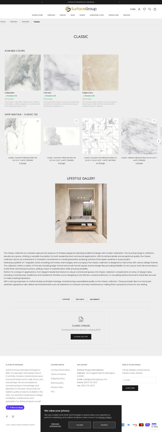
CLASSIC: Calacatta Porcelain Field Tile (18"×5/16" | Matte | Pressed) (22, 159)
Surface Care (114, 15)
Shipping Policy (58, 378)
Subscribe (130, 388)
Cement (82, 15)
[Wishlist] (144, 9)
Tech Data (80, 299)
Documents (95, 299)
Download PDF (81, 336)
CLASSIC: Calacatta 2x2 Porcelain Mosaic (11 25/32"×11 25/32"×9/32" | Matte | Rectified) (100, 159)
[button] (159, 141)
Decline (104, 425)
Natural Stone (37, 15)
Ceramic (63, 15)
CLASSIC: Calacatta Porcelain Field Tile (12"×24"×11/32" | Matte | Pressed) (61, 159)
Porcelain (51, 15)
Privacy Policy (57, 387)
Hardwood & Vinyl (97, 15)
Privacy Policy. (105, 417)
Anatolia (25, 21)
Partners (13, 21)
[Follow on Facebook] (7, 416)
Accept (79, 425)
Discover (126, 15)
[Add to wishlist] (38, 121)
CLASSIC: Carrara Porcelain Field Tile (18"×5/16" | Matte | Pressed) (139, 159)
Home (3, 21)
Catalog (66, 299)
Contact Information (60, 370)
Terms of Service (58, 374)
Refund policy (57, 383)
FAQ (52, 391)
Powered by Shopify (28, 425)
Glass (73, 15)
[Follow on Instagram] (13, 416)
